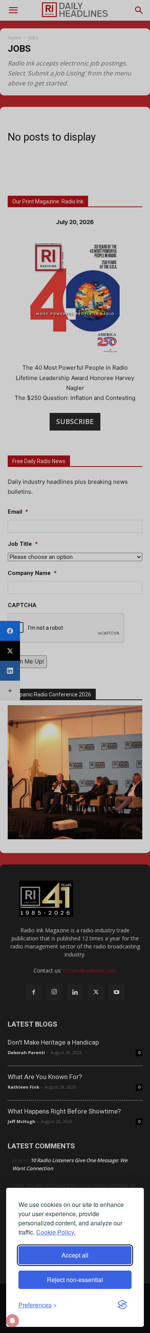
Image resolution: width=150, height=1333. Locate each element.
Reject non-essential (75, 1279)
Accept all (75, 1255)
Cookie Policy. (55, 1232)
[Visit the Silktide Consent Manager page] (122, 1305)
